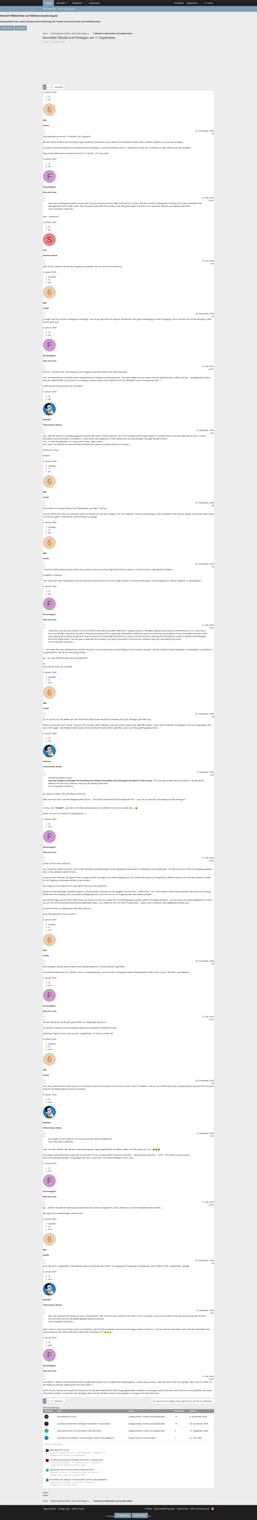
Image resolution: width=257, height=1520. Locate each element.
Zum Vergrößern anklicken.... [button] (61, 208)
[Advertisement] (128, 63)
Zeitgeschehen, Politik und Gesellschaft (146, 1416)
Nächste (58, 87)
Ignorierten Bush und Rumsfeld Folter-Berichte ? (79, 1430)
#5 (49, 335)
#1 (49, 99)
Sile (45, 250)
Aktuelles (61, 3)
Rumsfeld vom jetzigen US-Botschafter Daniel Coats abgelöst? (85, 1437)
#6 (49, 399)
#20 (50, 1345)
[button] (67, 3)
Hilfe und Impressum (199, 1508)
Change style (64, 1508)
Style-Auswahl (49, 1508)
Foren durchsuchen (66, 8)
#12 (50, 826)
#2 (49, 166)
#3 (49, 229)
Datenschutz (182, 1508)
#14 (50, 985)
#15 (50, 1049)
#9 (49, 594)
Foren (48, 3)
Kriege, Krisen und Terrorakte (141, 1437)
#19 (50, 1279)
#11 (50, 741)
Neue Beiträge (49, 8)
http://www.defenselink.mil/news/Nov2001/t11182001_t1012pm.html (76, 153)
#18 (50, 1229)
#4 (49, 282)
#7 (49, 471)
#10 (50, 682)
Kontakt (148, 1508)
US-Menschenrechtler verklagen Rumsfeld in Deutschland (83, 1423)
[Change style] (200, 1)
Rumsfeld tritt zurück (67, 1416)
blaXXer (47, 419)
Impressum (94, 3)
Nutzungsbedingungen (164, 1508)
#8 (49, 532)
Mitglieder (77, 3)
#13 (50, 930)
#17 (50, 1171)
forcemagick (49, 187)
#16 (50, 1102)
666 (46, 41)
